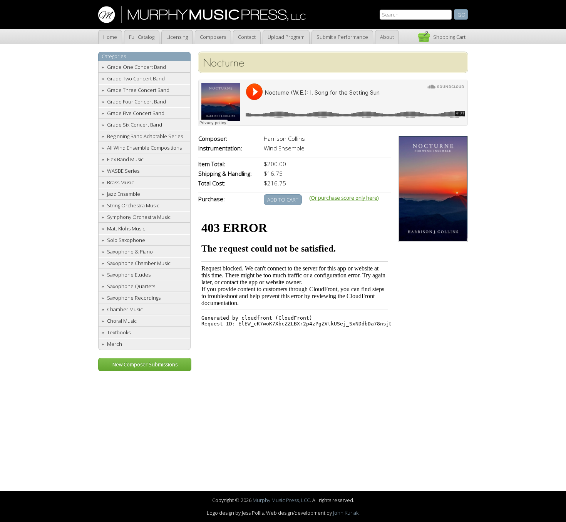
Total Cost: (212, 183)
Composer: (213, 139)
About (387, 36)
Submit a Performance (342, 36)
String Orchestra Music (133, 205)
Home (110, 36)
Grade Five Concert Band (135, 113)
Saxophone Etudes (129, 274)
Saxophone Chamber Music (139, 263)
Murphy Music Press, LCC (281, 500)
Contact (247, 36)
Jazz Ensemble (123, 193)
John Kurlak (345, 512)
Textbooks (119, 332)
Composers (213, 36)
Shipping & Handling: (225, 174)
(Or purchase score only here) (344, 197)
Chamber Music (125, 309)
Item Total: (211, 164)
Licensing (177, 36)
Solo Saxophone (126, 240)
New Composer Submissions (145, 364)
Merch (114, 343)
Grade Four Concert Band (136, 101)
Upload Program (286, 36)
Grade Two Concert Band (136, 78)
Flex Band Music (125, 159)
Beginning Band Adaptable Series (145, 136)
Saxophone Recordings (134, 297)
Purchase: (211, 199)
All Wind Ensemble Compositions (144, 147)
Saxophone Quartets (131, 286)
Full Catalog (141, 36)
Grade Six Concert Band (134, 124)
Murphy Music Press (202, 14)
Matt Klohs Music (126, 228)
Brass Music (120, 182)
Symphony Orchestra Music (139, 216)
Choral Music (122, 320)
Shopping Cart (449, 36)
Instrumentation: (220, 148)
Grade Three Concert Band (138, 90)
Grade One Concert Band (136, 66)
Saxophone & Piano (130, 251)
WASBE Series (123, 170)
